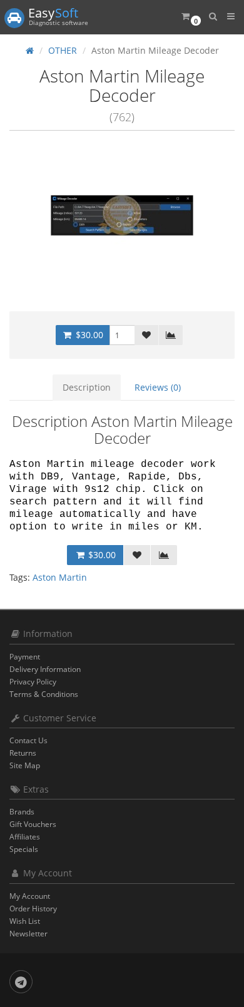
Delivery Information (45, 669)
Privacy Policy (32, 681)
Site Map (24, 765)
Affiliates (24, 836)
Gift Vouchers (32, 824)
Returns (22, 753)
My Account (29, 896)
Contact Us (28, 740)
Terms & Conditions (43, 694)
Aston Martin (60, 577)
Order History (33, 908)
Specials (23, 849)
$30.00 (88, 335)
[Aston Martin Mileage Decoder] (122, 215)
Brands (21, 811)
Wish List (24, 921)
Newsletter (28, 933)
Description (87, 387)
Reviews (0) (158, 387)
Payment (24, 656)
